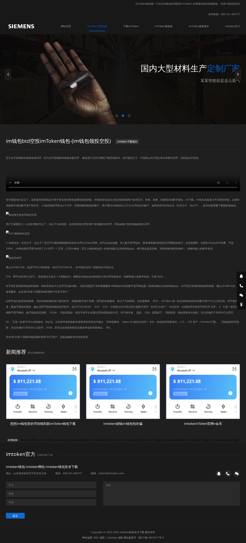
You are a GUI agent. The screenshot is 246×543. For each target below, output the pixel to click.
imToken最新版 (164, 26)
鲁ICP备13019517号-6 (151, 537)
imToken (116, 440)
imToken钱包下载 (100, 440)
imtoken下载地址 (127, 141)
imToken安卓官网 (132, 440)
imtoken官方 (232, 26)
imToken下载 (44, 440)
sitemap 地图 (115, 537)
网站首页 (66, 26)
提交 (15, 515)
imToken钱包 (60, 440)
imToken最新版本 (199, 26)
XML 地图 (99, 537)
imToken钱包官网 (79, 440)
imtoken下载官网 (97, 26)
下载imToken (130, 26)
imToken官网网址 (174, 440)
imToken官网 (28, 440)
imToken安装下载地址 (198, 440)
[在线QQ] (241, 276)
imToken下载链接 (153, 440)
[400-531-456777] (241, 285)
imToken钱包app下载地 (225, 440)
